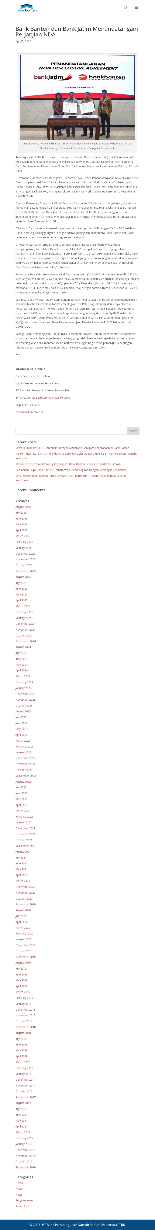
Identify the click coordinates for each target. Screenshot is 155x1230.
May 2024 (22, 664)
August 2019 (23, 962)
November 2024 (25, 629)
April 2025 (22, 600)
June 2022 (22, 793)
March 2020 (23, 928)
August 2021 (23, 851)
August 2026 (23, 507)
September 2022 (26, 775)
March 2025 (23, 606)
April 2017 (22, 1126)
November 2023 (25, 699)
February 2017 (24, 1138)
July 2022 (21, 787)
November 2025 (25, 559)
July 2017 (21, 1109)
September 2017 (26, 1097)
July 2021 (21, 857)
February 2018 (24, 1068)
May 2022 (22, 799)
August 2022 (23, 781)
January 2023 (23, 752)
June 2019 (22, 974)
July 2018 (21, 1039)
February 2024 (24, 682)
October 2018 (24, 1021)
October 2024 (24, 635)
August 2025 (23, 577)
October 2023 (24, 705)
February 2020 (24, 933)
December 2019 (25, 945)
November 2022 (25, 764)
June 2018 (22, 1044)
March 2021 (23, 881)
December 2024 (25, 623)
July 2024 (21, 653)
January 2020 (23, 939)
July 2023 (21, 717)
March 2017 (23, 1132)
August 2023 (23, 711)
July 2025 (21, 583)
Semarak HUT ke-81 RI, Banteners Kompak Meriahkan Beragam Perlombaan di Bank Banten (72, 448)
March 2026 (23, 536)
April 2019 (22, 986)
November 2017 (25, 1085)
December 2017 (25, 1079)
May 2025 (22, 594)
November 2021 (25, 834)
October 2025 (24, 565)
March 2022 (23, 811)
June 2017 (22, 1114)
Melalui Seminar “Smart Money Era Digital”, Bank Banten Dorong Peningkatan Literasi (68, 464)
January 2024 (23, 688)
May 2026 (22, 524)
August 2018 (23, 1033)
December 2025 (25, 553)
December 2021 (25, 828)
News (19, 1189)
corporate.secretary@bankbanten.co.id (47, 397)
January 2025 (23, 618)
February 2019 (24, 998)
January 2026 (23, 548)
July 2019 (21, 968)
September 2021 (26, 846)
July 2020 (21, 916)
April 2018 (22, 1056)
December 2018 (25, 1009)
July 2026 (21, 512)
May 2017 (22, 1120)
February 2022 (24, 816)
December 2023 (25, 694)
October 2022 (24, 770)
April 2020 (22, 922)
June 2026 (22, 518)
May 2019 (22, 980)
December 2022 (25, 758)
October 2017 (24, 1091)
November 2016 (25, 1155)
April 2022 (22, 805)
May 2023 (22, 729)
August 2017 (23, 1103)
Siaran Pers (22, 1206)
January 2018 (23, 1073)
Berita (19, 1183)
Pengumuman (24, 1200)
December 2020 (25, 887)
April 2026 (22, 530)
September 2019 (26, 957)
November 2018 (25, 1015)
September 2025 (26, 571)
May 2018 (22, 1050)
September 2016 (26, 1167)
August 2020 (23, 910)
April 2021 (22, 875)
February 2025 (24, 612)
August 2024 (23, 647)
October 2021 (24, 840)
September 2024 (26, 641)
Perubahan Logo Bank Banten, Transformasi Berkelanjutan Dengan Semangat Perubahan (71, 470)
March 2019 (23, 992)
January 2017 (23, 1144)
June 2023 (22, 723)
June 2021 (22, 863)
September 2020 (26, 904)
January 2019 (23, 1003)
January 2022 (23, 822)
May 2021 (22, 869)
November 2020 (25, 892)
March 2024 (23, 676)
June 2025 (22, 588)
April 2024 (22, 670)
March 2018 (23, 1062)
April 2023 (22, 734)
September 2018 (26, 1027)
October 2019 (24, 951)
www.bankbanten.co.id (29, 412)
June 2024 (22, 659)
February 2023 (24, 746)
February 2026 (24, 542)
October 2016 (24, 1161)
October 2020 (24, 898)
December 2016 (25, 1150)
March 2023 (23, 740)
